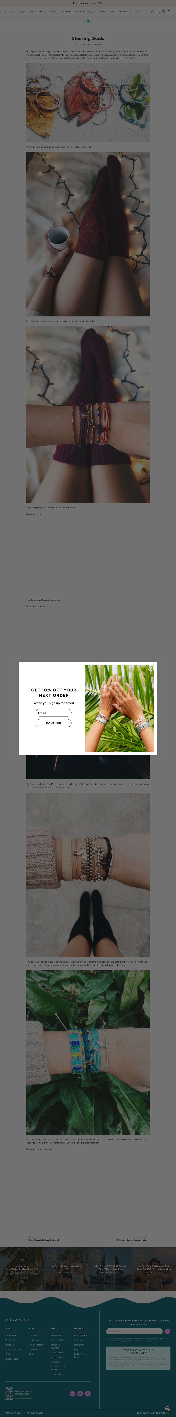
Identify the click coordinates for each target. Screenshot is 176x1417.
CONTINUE (53, 723)
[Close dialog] (150, 668)
